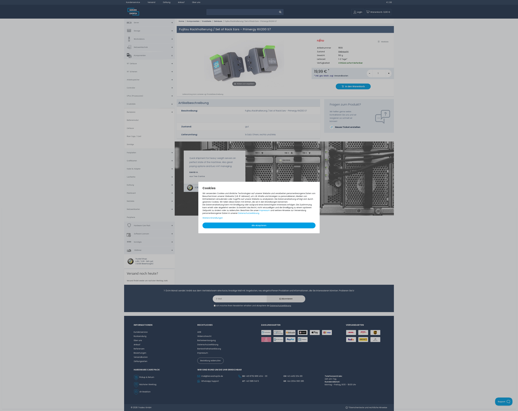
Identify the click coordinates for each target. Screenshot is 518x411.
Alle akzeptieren (259, 225)
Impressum (264, 210)
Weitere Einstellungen (212, 218)
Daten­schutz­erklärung (248, 213)
